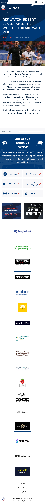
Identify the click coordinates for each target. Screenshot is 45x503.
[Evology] (22, 368)
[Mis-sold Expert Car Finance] (22, 471)
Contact (22, 484)
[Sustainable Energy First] (22, 338)
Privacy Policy (22, 492)
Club (3, 2)
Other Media (28, 501)
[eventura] (22, 292)
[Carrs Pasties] (22, 308)
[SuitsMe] (22, 441)
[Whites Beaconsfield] (22, 382)
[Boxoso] (22, 397)
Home (9, 13)
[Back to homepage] (3, 7)
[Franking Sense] (22, 262)
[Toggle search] (41, 7)
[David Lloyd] (22, 353)
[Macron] (22, 277)
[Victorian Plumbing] (22, 247)
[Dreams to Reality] (22, 426)
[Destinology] (22, 412)
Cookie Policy (22, 488)
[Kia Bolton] (22, 323)
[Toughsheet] (22, 231)
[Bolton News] (22, 456)
